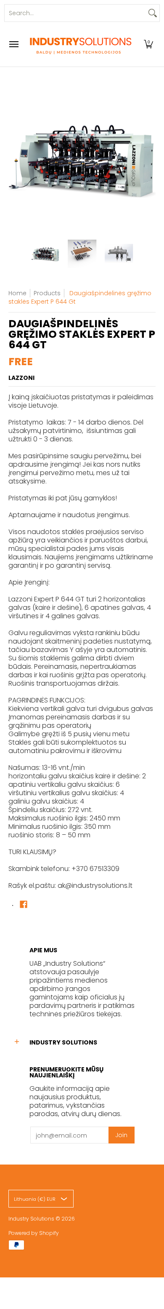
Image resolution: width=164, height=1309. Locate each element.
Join (121, 1135)
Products (47, 293)
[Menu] (13, 44)
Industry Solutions (31, 1218)
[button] (148, 44)
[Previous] (14, 157)
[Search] (152, 13)
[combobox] (75, 13)
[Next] (149, 157)
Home (17, 293)
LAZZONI (21, 378)
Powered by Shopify (33, 1233)
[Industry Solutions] (79, 44)
